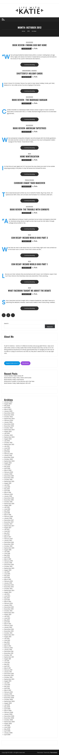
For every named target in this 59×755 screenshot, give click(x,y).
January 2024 (8, 422)
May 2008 (7, 729)
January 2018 (8, 518)
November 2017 (9, 522)
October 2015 (8, 566)
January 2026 (8, 402)
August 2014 (7, 592)
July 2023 (7, 433)
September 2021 (9, 444)
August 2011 (7, 659)
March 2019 (7, 492)
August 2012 (7, 637)
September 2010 (9, 679)
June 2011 (7, 662)
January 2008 (8, 733)
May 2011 (6, 664)
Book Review (29, 42)
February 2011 (8, 670)
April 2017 (7, 535)
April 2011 (7, 666)
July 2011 (6, 661)
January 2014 (8, 605)
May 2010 (7, 686)
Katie (35, 48)
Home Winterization (29, 156)
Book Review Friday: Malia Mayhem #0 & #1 (17, 383)
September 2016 (9, 548)
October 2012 (8, 633)
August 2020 (8, 463)
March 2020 (7, 470)
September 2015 (9, 568)
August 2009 (8, 703)
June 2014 (7, 596)
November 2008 (9, 718)
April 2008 (7, 731)
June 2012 (7, 640)
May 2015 (7, 576)
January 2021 (8, 455)
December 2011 (8, 651)
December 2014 (9, 585)
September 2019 (9, 481)
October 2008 (8, 720)
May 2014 (7, 598)
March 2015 (7, 579)
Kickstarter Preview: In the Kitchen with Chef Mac (19, 381)
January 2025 (8, 411)
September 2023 (9, 430)
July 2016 (7, 552)
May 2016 (7, 555)
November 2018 (9, 500)
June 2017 (7, 531)
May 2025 (7, 406)
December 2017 (9, 520)
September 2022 (9, 437)
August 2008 (8, 723)
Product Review (29, 180)
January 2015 (8, 583)
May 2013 (7, 620)
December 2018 (9, 498)
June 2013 (7, 618)
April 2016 (7, 557)
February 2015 (8, 581)
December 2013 (9, 607)
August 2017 (7, 528)
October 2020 (8, 459)
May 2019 (7, 489)
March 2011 (7, 668)
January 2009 (8, 714)
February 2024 (8, 420)
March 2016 (7, 559)
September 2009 (9, 701)
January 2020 (8, 474)
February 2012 (8, 648)
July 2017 (7, 529)
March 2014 (7, 601)
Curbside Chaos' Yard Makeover (29, 183)
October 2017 (8, 524)
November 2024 (9, 415)
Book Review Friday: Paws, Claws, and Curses (17, 378)
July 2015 (7, 572)
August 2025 (8, 404)
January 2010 (8, 694)
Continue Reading (29, 64)
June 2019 (7, 487)
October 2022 (8, 435)
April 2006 (7, 735)
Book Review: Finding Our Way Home (29, 45)
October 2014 (8, 589)
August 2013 (7, 614)
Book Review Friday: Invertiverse (14, 379)
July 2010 (7, 683)
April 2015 (7, 577)
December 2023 (9, 424)
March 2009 (7, 710)
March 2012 (7, 646)
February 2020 (8, 472)
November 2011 (8, 653)
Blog (29, 153)
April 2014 (7, 600)
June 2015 (7, 574)
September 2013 (9, 613)
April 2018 (7, 513)
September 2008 (9, 722)
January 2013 (8, 627)
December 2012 (9, 629)
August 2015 (7, 570)
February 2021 (8, 454)
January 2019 (8, 496)
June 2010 (7, 685)
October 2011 (8, 655)
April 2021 (7, 452)
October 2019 (8, 479)
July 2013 (6, 616)
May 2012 (7, 642)
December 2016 (9, 542)
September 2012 (9, 635)
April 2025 (7, 407)
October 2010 (8, 677)
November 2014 (9, 587)
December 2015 (9, 564)
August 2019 (7, 483)
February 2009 (8, 712)
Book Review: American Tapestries (29, 128)
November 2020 (9, 457)
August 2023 (8, 431)
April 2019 (7, 491)
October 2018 (8, 502)
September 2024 (9, 418)
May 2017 (7, 533)
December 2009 (9, 696)
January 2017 (8, 540)
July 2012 (6, 638)
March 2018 (7, 515)
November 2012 (9, 631)
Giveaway (34, 70)
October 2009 (8, 699)
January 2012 (8, 649)
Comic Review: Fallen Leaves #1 (13, 376)
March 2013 (7, 624)
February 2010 (8, 692)
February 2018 (8, 516)
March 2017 (7, 537)
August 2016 (7, 550)
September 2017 (9, 526)
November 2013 (9, 609)
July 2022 (7, 441)
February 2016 (8, 561)
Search (6, 323)
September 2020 (9, 461)
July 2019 (6, 485)
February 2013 (8, 625)
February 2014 (8, 603)
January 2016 (8, 563)
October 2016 (8, 546)
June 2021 (7, 448)
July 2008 (7, 725)
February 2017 (8, 539)
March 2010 (7, 690)
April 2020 (7, 468)
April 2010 (7, 688)
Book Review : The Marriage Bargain (29, 99)
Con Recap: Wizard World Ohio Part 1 (29, 264)
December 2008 (9, 716)
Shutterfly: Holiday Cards (30, 73)
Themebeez (53, 752)
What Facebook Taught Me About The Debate (29, 290)
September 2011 (9, 657)
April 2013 (7, 622)
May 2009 (7, 707)
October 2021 (8, 442)
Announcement (26, 70)
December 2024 (9, 413)
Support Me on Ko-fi (12, 363)
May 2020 (7, 467)
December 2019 (9, 476)
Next (13, 315)
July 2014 (7, 594)
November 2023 (9, 426)
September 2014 (9, 590)
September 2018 (9, 503)
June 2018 (7, 509)
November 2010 (9, 675)
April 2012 (7, 644)
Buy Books (25, 363)
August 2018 (7, 505)
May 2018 (7, 511)
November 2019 (9, 478)
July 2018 (7, 507)
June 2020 (7, 465)
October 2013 (8, 611)
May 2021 (7, 450)
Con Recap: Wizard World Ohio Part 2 (29, 237)
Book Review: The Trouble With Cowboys (29, 209)
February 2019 (8, 494)
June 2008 (7, 727)
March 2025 (7, 409)
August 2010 (7, 681)
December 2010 (9, 674)
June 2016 (7, 553)
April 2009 (7, 709)
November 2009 (9, 698)
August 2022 (8, 439)
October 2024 (8, 417)
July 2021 (6, 446)
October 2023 (8, 428)
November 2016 (9, 544)
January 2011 (8, 672)
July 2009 (7, 705)
